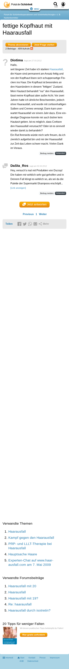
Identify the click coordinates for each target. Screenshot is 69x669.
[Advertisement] (34, 375)
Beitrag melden (47, 153)
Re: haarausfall (20, 604)
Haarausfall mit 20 (22, 586)
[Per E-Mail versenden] (35, 224)
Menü (36, 8)
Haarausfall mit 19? (23, 598)
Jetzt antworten (37, 204)
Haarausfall (56, 69)
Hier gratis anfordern (33, 634)
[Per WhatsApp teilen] (30, 224)
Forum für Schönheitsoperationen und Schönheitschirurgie (29, 15)
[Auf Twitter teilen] (25, 224)
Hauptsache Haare (22, 554)
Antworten (60, 153)
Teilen (9, 223)
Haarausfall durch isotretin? (29, 610)
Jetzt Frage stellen (44, 44)
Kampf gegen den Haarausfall (31, 537)
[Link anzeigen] (18, 188)
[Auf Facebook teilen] (19, 224)
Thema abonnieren (18, 44)
